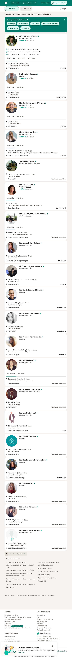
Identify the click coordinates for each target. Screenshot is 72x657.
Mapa (64, 9)
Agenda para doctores (12, 641)
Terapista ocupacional (50, 24)
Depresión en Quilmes (45, 565)
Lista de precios (10, 637)
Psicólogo (11, 24)
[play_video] (11, 40)
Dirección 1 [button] (11, 58)
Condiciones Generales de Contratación (18, 628)
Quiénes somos (10, 621)
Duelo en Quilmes (44, 575)
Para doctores (9, 639)
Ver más (24, 28)
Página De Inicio (9, 595)
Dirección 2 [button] (21, 58)
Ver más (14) (10, 587)
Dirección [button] (10, 87)
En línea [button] (32, 58)
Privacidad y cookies (11, 615)
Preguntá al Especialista (45, 619)
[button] (64, 20)
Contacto (8, 624)
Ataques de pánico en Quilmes (48, 571)
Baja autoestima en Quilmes (47, 578)
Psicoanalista (23, 24)
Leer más (21, 652)
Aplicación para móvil (44, 630)
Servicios (40, 624)
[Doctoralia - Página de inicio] (7, 3)
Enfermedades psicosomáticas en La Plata (20, 570)
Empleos (14, 626)
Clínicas (39, 617)
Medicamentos (42, 621)
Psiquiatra (35, 24)
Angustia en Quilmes (45, 568)
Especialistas (41, 615)
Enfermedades (20, 595)
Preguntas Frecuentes (44, 628)
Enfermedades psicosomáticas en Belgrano (20, 584)
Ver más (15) (42, 581)
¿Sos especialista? (58, 3)
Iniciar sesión (45, 3)
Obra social (27, 9)
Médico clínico (13, 28)
